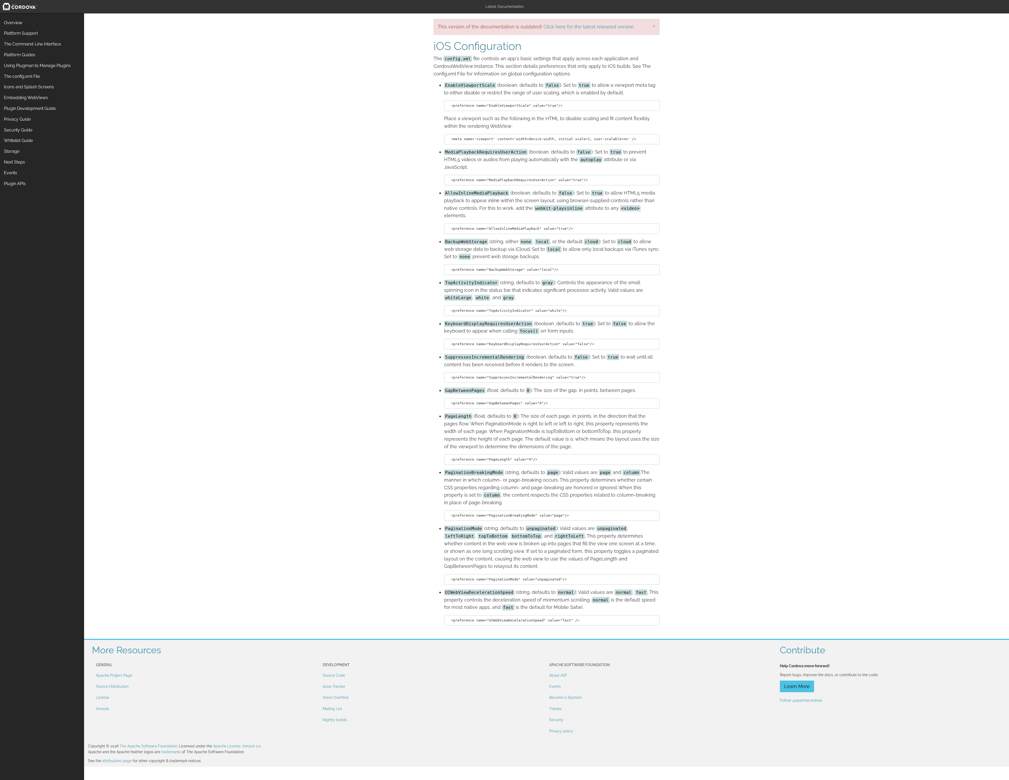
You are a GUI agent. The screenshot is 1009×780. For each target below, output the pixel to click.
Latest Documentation (505, 6)
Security (556, 720)
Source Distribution (112, 686)
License (102, 697)
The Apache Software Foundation (148, 746)
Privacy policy (561, 731)
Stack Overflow (336, 697)
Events (555, 686)
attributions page (117, 761)
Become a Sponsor (565, 697)
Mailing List (332, 709)
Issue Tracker (334, 686)
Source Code (334, 675)
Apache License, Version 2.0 (237, 746)
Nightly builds (335, 720)
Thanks (555, 709)
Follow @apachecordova (801, 700)
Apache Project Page (114, 675)
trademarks (171, 752)
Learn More (797, 686)
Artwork (102, 709)
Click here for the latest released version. (589, 26)
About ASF (558, 675)
